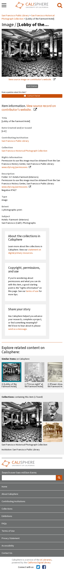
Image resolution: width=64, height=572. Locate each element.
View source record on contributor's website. (29, 108)
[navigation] (4, 6)
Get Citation (32, 86)
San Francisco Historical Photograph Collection (24, 151)
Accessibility (8, 545)
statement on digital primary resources (24, 251)
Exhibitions (7, 516)
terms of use (32, 291)
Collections (7, 509)
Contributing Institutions (13, 501)
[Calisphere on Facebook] (44, 567)
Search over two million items (19, 472)
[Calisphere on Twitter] (38, 567)
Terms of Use (8, 531)
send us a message (17, 329)
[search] (59, 6)
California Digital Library (39, 562)
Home (4, 486)
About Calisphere (10, 494)
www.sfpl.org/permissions (15, 167)
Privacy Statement (11, 538)
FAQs (4, 523)
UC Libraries (46, 560)
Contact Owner (33, 95)
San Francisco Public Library (15, 15)
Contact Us (7, 553)
